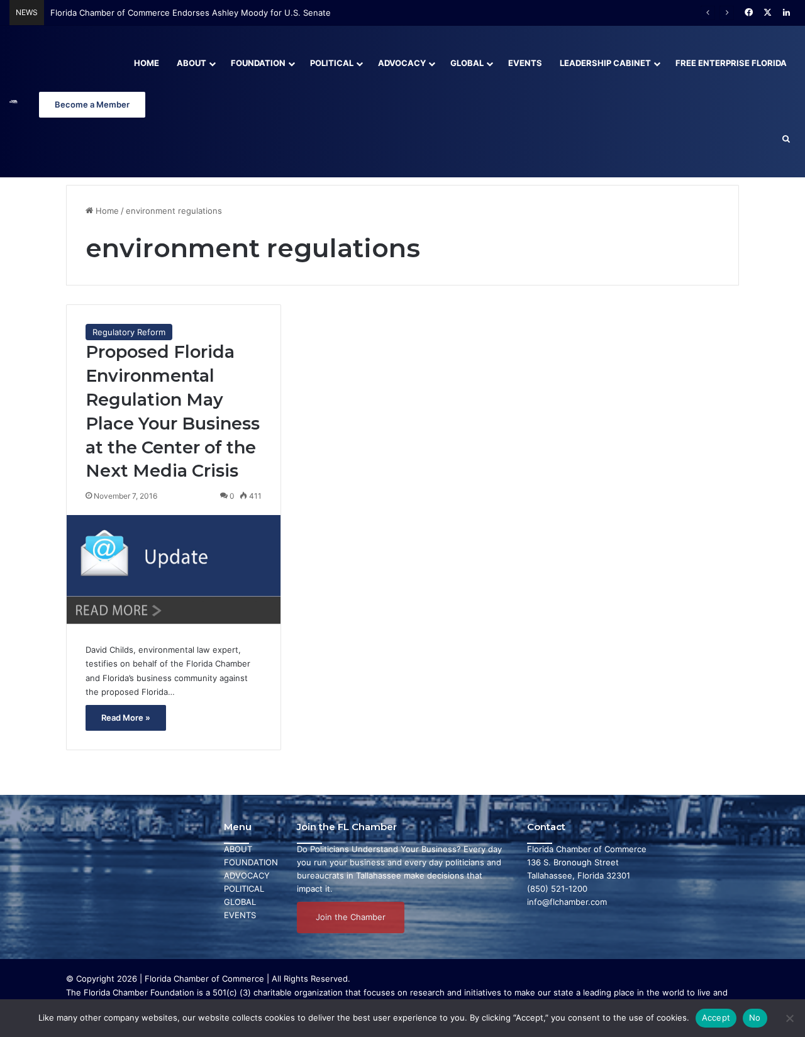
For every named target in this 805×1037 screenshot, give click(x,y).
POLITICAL (244, 889)
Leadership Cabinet (605, 63)
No (755, 1017)
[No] (789, 1018)
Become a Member (92, 104)
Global (467, 63)
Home (146, 63)
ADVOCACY (247, 875)
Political (331, 63)
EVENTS (240, 915)
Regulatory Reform (128, 332)
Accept (716, 1017)
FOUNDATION (251, 862)
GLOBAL (240, 902)
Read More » (125, 718)
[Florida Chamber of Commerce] (13, 101)
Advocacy (402, 63)
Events (525, 63)
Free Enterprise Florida (731, 63)
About (191, 63)
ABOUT (238, 849)
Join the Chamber (351, 917)
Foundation (258, 63)
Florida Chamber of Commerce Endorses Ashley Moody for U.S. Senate (190, 13)
